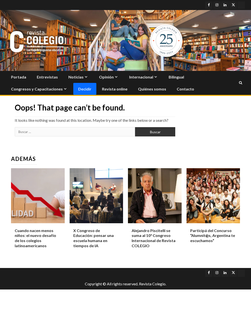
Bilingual (176, 77)
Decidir (84, 89)
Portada (18, 77)
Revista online (114, 89)
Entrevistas (47, 77)
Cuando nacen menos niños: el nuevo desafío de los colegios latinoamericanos (35, 238)
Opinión (106, 77)
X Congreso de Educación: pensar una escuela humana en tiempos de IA (93, 238)
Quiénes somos (152, 89)
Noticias (76, 77)
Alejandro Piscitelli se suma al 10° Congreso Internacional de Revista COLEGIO (154, 238)
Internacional (141, 77)
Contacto (185, 89)
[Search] (241, 83)
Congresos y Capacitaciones (37, 89)
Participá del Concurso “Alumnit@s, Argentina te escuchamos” (212, 235)
